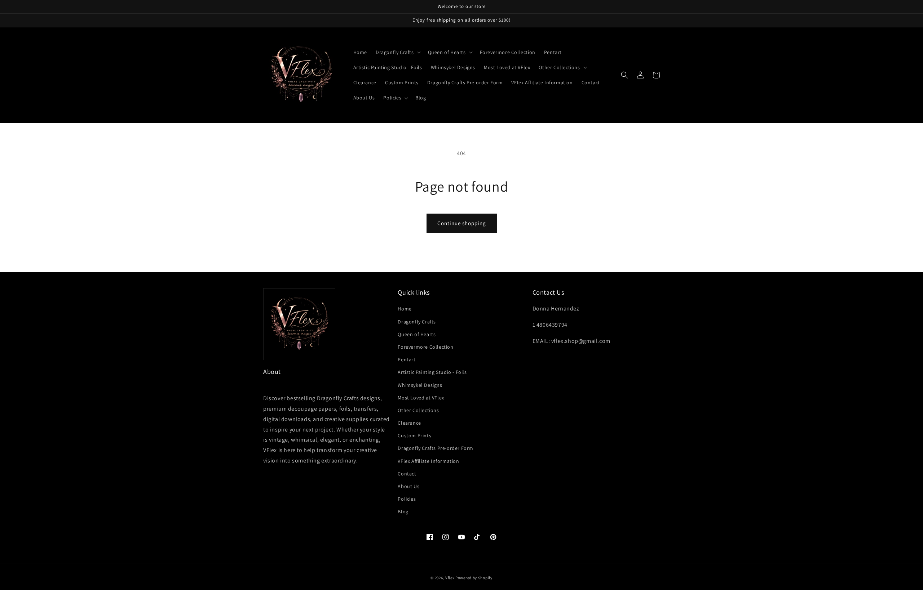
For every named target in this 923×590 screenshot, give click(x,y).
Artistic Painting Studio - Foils (432, 372)
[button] (397, 52)
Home (404, 308)
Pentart (406, 359)
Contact (407, 473)
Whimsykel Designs (420, 385)
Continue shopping (461, 223)
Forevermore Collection (425, 347)
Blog (403, 511)
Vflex (450, 577)
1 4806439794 (550, 324)
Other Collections (418, 410)
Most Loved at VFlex (421, 397)
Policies (407, 499)
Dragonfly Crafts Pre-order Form (435, 448)
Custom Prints (414, 435)
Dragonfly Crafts (417, 321)
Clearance (409, 423)
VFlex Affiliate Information (428, 461)
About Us (408, 486)
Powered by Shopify (474, 577)
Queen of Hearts (417, 334)
